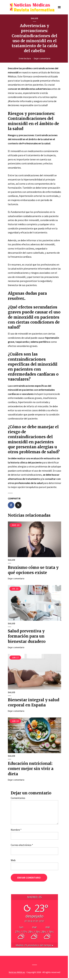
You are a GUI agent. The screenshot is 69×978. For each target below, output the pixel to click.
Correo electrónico (22, 845)
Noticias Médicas (17, 972)
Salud (34, 18)
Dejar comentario (42, 58)
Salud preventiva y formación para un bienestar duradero (27, 636)
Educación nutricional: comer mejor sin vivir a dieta (30, 768)
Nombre (16, 829)
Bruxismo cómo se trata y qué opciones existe (33, 570)
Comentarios (18, 798)
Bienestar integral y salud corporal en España (33, 702)
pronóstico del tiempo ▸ (34, 945)
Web (13, 860)
